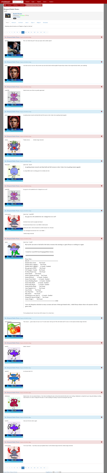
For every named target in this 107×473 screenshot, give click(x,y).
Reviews (14, 22)
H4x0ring (15, 5)
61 (31, 32)
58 (22, 32)
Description (45, 22)
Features (27, 1)
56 (17, 32)
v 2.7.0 (56, 472)
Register (39, 1)
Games (44, 1)
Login (33, 1)
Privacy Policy (6, 472)
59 (25, 32)
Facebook (22, 5)
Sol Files (20, 22)
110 (34, 32)
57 (20, 32)
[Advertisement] (54, 6)
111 (37, 32)
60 (28, 32)
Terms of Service (13, 472)
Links (26, 22)
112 (41, 32)
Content (51, 1)
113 (44, 32)
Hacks (7, 22)
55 (14, 32)
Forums (9, 5)
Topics (32, 22)
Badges (39, 22)
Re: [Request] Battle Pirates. (12, 37)
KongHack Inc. (49, 472)
